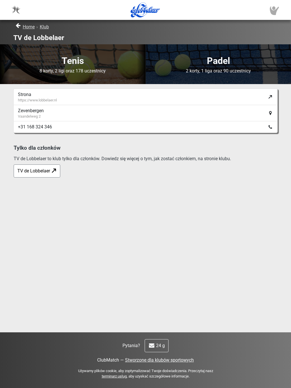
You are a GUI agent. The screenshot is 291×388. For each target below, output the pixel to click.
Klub (44, 27)
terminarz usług (114, 376)
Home (29, 27)
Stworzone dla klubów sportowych (159, 360)
